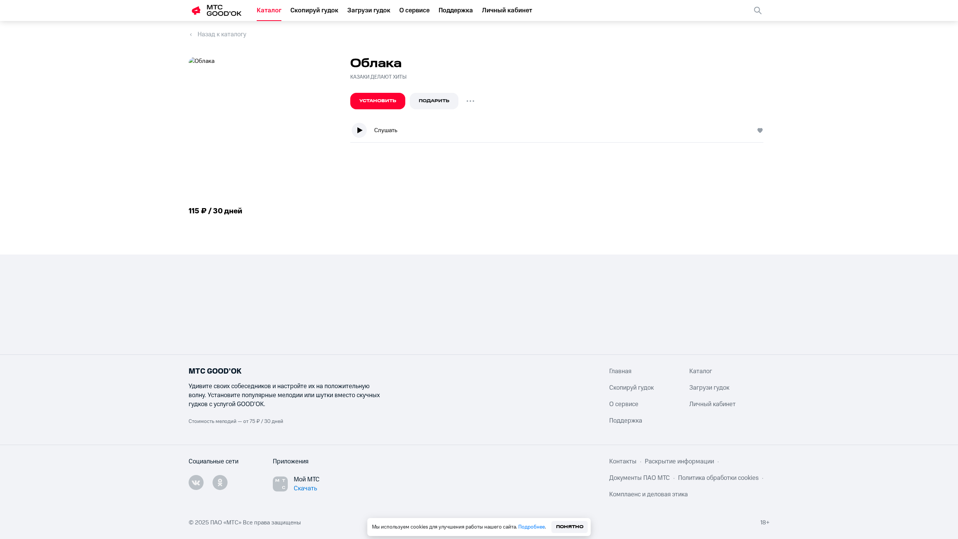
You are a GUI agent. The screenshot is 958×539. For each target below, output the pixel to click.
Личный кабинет (507, 10)
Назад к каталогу (222, 34)
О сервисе (414, 10)
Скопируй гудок (314, 10)
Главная (620, 371)
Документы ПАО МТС (639, 478)
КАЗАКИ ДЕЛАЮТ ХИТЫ (378, 77)
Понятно (569, 527)
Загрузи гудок (368, 10)
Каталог (269, 10)
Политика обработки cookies (718, 478)
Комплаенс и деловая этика (648, 494)
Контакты (623, 461)
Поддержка (456, 10)
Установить (377, 101)
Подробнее (531, 527)
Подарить (434, 101)
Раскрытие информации (679, 461)
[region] (559, 132)
